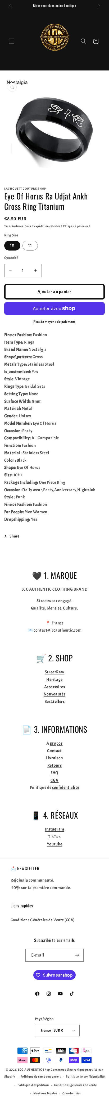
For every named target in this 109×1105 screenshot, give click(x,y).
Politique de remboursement (41, 1077)
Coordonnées (71, 1093)
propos (56, 743)
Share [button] (15, 536)
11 (30, 245)
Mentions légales (45, 1093)
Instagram (54, 829)
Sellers (58, 701)
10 (12, 245)
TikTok (54, 836)
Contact (54, 750)
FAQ (54, 772)
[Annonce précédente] (10, 6)
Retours (54, 765)
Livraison (54, 758)
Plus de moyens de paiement (54, 322)
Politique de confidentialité (85, 1077)
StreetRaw (55, 672)
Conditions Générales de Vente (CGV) (43, 920)
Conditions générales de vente (75, 1085)
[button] (11, 41)
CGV (55, 780)
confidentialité (65, 787)
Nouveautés (54, 694)
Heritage (54, 679)
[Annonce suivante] (99, 6)
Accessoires (54, 687)
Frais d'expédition (37, 226)
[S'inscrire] (77, 955)
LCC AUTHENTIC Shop (34, 1070)
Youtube (54, 844)
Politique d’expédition (33, 1085)
